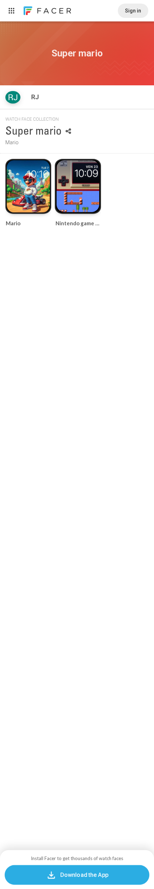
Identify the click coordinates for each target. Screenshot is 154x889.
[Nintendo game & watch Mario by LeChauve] (78, 186)
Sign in (133, 11)
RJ (35, 97)
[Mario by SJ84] (28, 186)
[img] (12, 97)
